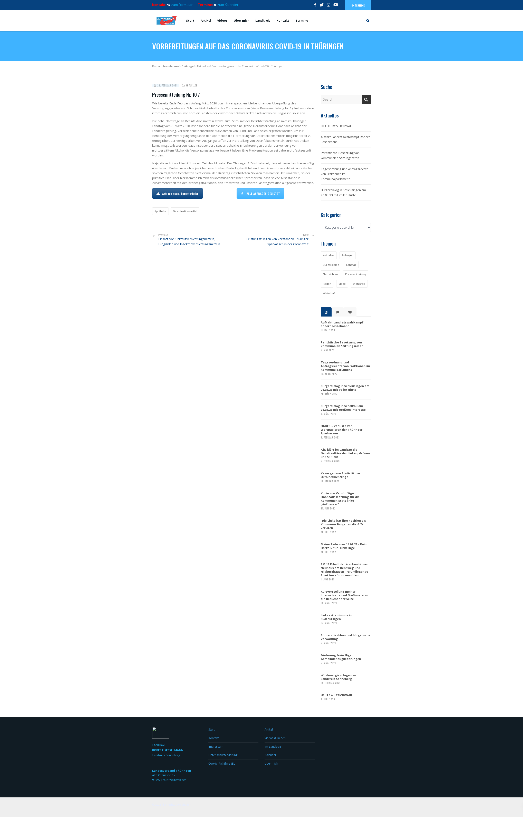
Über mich (241, 20)
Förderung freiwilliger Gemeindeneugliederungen (341, 657)
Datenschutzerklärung (222, 755)
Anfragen (347, 255)
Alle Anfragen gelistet (263, 193)
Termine (359, 5)
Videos (222, 20)
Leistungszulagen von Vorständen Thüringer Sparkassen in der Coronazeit (277, 241)
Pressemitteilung (355, 274)
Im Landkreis (273, 746)
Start (190, 20)
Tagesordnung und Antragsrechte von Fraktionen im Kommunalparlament (344, 174)
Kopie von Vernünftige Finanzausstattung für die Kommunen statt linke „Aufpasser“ (340, 499)
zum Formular (182, 4)
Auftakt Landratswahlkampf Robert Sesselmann (345, 139)
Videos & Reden (275, 738)
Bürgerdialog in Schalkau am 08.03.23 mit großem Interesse (343, 408)
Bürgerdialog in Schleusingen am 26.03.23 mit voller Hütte (343, 192)
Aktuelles (191, 85)
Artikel (206, 20)
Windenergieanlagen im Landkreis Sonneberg (338, 677)
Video (342, 284)
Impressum (215, 746)
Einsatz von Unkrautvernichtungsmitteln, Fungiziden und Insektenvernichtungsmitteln (189, 239)
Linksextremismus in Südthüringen (336, 617)
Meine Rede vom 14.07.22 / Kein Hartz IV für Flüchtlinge (344, 546)
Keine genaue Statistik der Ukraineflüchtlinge (340, 475)
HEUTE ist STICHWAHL (337, 126)
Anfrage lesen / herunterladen (180, 193)
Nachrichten (330, 274)
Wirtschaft (329, 293)
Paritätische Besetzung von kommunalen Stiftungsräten (340, 155)
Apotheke (160, 211)
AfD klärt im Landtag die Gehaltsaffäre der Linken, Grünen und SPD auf (345, 453)
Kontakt (282, 20)
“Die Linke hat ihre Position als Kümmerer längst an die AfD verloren (343, 524)
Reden (327, 284)
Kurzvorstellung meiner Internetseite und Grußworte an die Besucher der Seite (344, 595)
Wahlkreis (359, 284)
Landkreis (262, 20)
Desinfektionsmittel (185, 211)
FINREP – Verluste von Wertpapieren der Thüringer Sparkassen (341, 429)
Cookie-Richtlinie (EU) (222, 763)
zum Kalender (227, 4)
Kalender (270, 755)
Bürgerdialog (331, 265)
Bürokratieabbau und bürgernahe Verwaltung (345, 637)
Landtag (351, 265)
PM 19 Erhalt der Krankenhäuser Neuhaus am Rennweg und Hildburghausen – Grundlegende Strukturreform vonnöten (344, 569)
